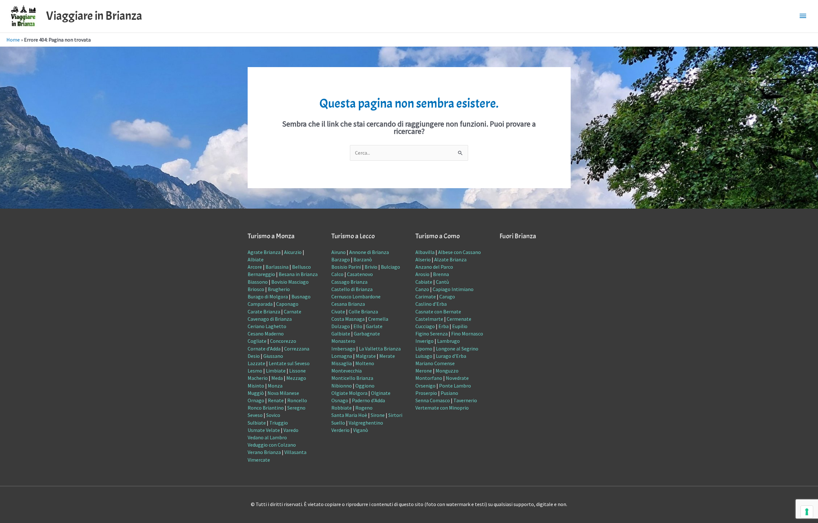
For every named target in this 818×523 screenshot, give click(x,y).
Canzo (422, 289)
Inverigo (424, 341)
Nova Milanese (283, 393)
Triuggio (278, 422)
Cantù (442, 282)
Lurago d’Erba (451, 356)
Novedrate (457, 378)
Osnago (339, 400)
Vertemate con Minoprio (442, 407)
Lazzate (256, 363)
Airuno (338, 252)
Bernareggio (261, 274)
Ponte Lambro (455, 385)
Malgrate (366, 356)
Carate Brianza (264, 311)
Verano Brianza (264, 452)
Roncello (297, 400)
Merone (423, 370)
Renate (276, 400)
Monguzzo (447, 370)
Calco (337, 274)
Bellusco (301, 267)
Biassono (258, 282)
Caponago (287, 304)
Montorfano (428, 378)
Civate (338, 311)
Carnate (292, 311)
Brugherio (279, 289)
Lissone (297, 370)
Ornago (256, 400)
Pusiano (449, 393)
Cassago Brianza (349, 282)
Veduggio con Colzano (272, 445)
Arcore (255, 267)
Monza (275, 385)
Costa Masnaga (348, 319)
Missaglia (341, 363)
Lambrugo (448, 341)
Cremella (378, 319)
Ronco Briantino (266, 407)
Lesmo (255, 370)
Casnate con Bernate (438, 311)
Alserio (423, 259)
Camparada (260, 304)
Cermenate (459, 319)
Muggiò (256, 393)
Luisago (423, 356)
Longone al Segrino (457, 348)
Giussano (273, 356)
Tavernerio (465, 400)
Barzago (340, 259)
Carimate (425, 296)
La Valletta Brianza (380, 348)
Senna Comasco (432, 400)
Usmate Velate (264, 430)
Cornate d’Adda (264, 348)
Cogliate (257, 341)
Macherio (258, 378)
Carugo (447, 296)
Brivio (371, 267)
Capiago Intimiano (453, 289)
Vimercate (259, 460)
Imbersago (343, 348)
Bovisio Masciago (290, 282)
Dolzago (340, 326)
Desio (254, 356)
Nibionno (341, 385)
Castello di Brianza (352, 289)
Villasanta (295, 452)
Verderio (340, 430)
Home (13, 39)
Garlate (374, 326)
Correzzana (296, 348)
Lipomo (423, 348)
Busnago (301, 296)
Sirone (378, 415)
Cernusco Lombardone (356, 296)
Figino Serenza (431, 333)
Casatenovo (360, 274)
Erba (443, 326)
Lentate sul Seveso (289, 363)
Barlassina (277, 267)
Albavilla (425, 252)
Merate (387, 356)
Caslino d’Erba (431, 304)
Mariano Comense (435, 363)
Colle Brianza (363, 311)
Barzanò (362, 259)
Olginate (380, 393)
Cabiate (423, 282)
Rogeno (364, 407)
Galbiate (340, 333)
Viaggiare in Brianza (94, 16)
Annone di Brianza (369, 252)
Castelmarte (429, 319)
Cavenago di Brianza (270, 319)
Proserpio (426, 393)
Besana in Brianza (298, 274)
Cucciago (425, 326)
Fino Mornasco (467, 333)
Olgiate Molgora (349, 393)
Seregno (296, 407)
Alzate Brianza (450, 259)
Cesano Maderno (266, 333)
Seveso (255, 415)
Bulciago (390, 267)
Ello (357, 326)
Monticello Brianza (352, 378)
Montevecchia (346, 370)
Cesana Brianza (348, 304)
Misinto (256, 385)
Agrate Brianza (264, 252)
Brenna (441, 274)
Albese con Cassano (459, 252)
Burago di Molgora (268, 296)
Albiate (256, 259)
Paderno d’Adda (368, 400)
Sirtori (395, 415)
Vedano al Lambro (267, 437)
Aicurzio (293, 252)
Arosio (422, 274)
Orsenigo (425, 385)
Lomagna (341, 356)
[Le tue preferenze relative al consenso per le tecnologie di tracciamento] (807, 512)
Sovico (273, 415)
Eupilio (459, 326)
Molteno (364, 363)
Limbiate (276, 370)
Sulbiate (257, 422)
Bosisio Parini (346, 267)
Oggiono (364, 385)
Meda (277, 378)
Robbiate (341, 407)
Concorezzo (283, 341)
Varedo (290, 430)
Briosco (256, 289)
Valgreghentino (366, 422)
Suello (338, 422)
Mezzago (296, 378)
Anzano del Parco (434, 267)
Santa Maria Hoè (349, 415)
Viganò (360, 430)
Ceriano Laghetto (267, 326)
